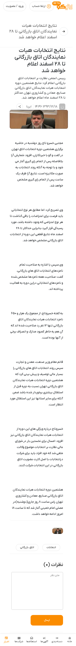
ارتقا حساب (38, 6)
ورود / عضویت (15, 6)
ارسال (47, 620)
